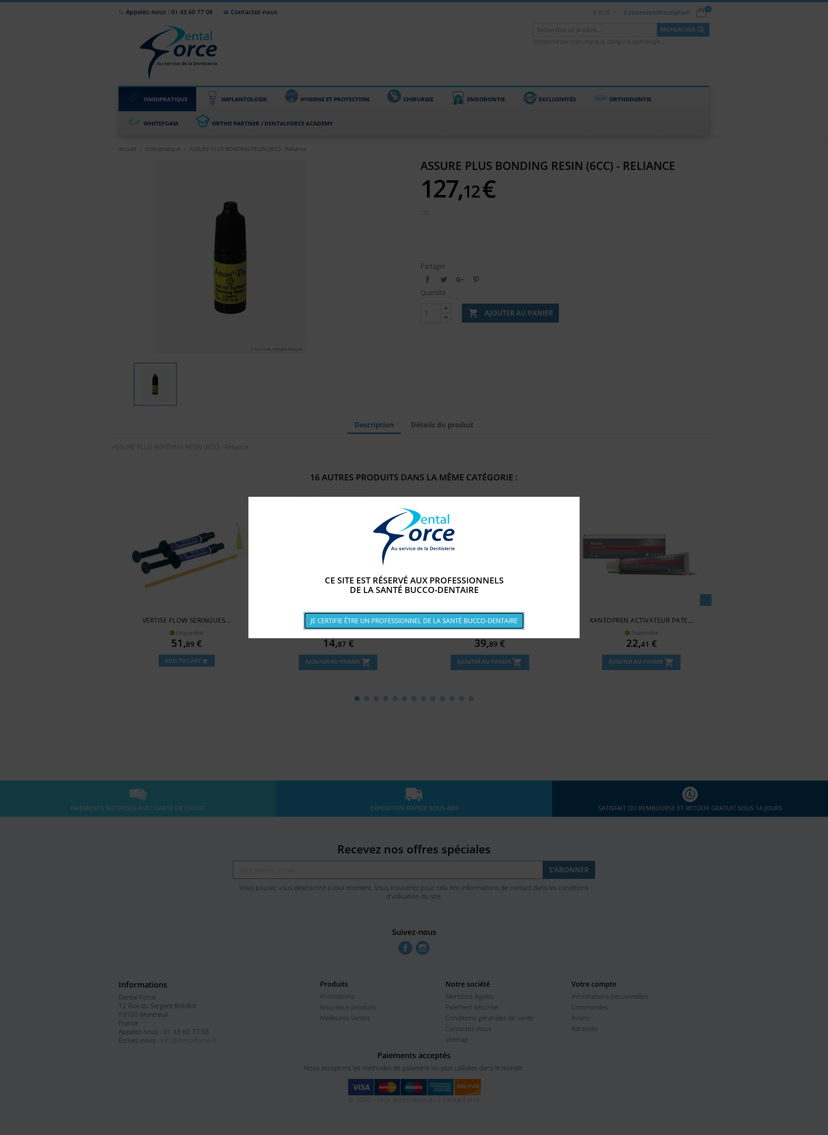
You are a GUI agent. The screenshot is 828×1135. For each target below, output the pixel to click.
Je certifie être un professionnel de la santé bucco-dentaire (414, 620)
